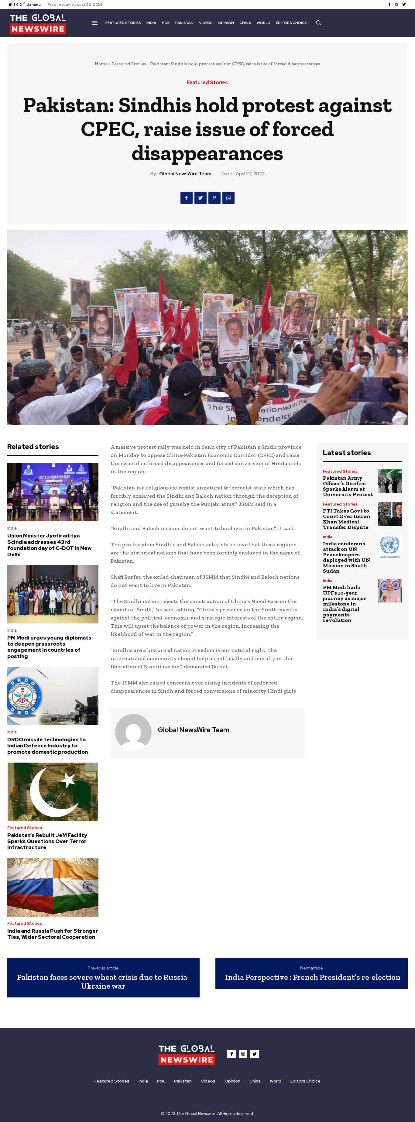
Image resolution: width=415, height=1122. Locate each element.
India (12, 528)
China (255, 1081)
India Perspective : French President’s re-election (312, 977)
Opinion (232, 1081)
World (275, 1081)
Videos (208, 1081)
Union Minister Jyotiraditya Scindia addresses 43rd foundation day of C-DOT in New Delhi (49, 545)
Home (101, 64)
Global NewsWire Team (185, 174)
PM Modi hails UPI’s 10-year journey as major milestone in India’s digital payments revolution (344, 603)
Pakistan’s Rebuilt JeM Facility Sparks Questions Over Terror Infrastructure (47, 841)
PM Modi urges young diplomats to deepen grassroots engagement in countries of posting (49, 647)
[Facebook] (389, 4)
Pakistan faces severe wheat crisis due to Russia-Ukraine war (103, 981)
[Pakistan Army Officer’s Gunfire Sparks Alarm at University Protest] (390, 481)
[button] (318, 22)
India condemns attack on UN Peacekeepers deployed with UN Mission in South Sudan (346, 557)
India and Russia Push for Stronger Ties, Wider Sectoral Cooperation (52, 934)
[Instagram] (396, 4)
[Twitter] (404, 4)
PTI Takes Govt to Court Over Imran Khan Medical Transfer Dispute (346, 518)
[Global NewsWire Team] (133, 732)
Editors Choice (305, 1081)
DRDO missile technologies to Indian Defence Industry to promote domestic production (47, 745)
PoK (161, 1081)
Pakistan (183, 1081)
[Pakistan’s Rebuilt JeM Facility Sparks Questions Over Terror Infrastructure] (52, 792)
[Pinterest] (214, 198)
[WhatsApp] (228, 198)
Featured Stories (128, 64)
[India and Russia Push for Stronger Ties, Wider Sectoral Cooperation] (52, 887)
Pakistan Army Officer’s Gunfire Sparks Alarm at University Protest (348, 486)
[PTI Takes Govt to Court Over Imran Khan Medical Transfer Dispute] (390, 514)
